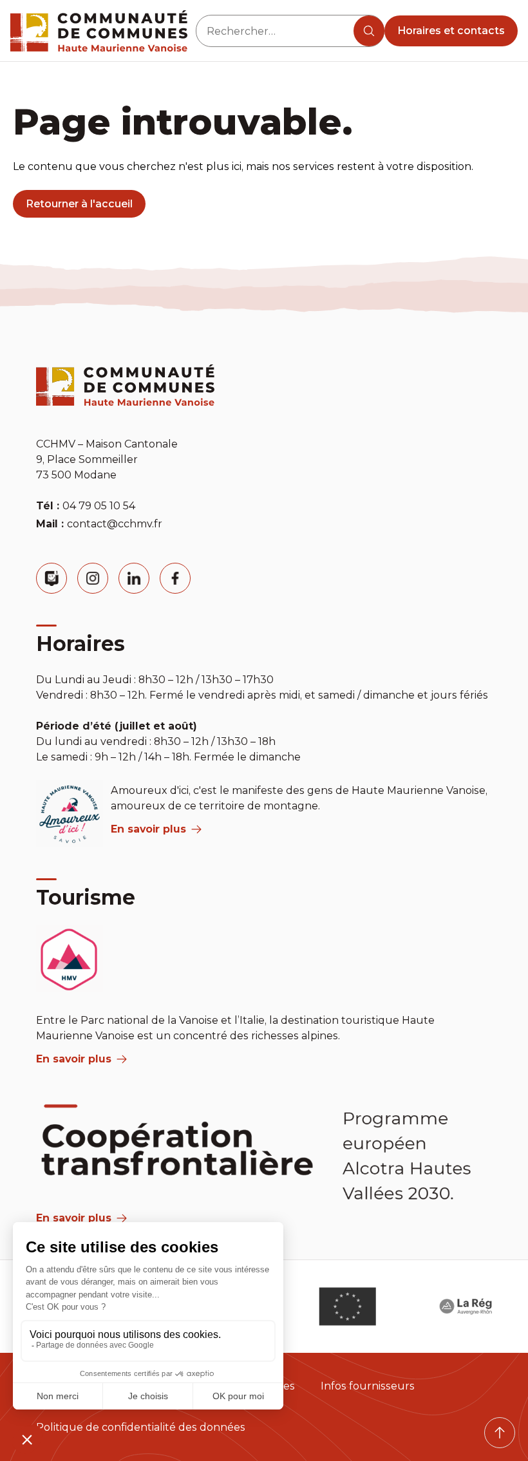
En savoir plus (148, 829)
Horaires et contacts (451, 30)
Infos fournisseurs (368, 1386)
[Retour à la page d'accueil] (98, 31)
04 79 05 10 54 (98, 506)
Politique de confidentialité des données (140, 1427)
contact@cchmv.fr (114, 524)
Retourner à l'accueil (79, 204)
